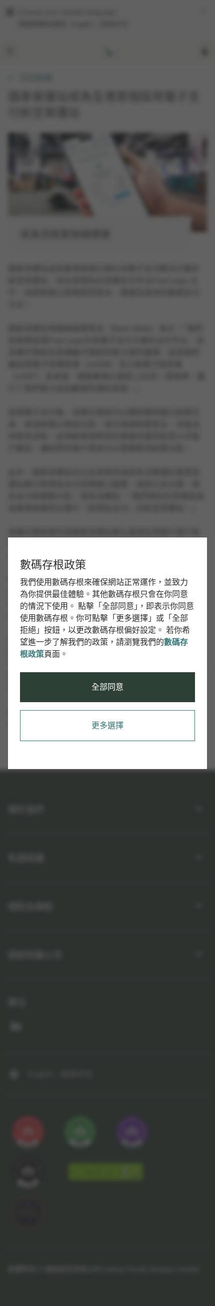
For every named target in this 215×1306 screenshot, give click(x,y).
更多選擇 (108, 725)
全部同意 (108, 687)
